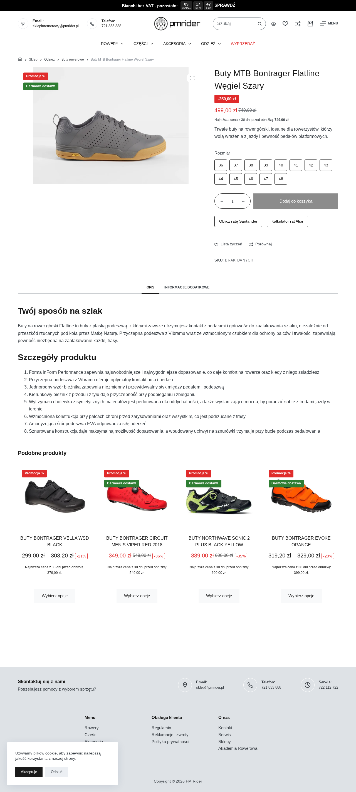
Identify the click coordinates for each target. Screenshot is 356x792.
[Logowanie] (273, 24)
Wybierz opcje (55, 595)
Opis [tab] (150, 287)
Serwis (224, 734)
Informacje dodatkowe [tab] (186, 287)
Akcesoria (174, 44)
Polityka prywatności (170, 741)
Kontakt (225, 727)
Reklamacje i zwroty (170, 734)
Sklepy (224, 741)
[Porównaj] (298, 23)
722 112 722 (328, 687)
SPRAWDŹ (224, 5)
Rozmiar (222, 153)
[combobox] (233, 24)
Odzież (208, 44)
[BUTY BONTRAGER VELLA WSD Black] (55, 496)
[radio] (220, 165)
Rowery (109, 44)
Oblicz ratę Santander (238, 221)
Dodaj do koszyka (296, 201)
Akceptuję (29, 772)
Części (141, 44)
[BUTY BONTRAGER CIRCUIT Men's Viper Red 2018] (137, 496)
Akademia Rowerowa (237, 748)
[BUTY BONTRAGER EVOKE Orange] (301, 496)
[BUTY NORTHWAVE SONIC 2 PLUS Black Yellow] (219, 496)
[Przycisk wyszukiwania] (260, 24)
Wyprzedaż (243, 44)
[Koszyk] (310, 23)
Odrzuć (57, 772)
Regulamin (161, 727)
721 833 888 (111, 26)
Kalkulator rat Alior (287, 221)
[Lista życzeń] (285, 23)
